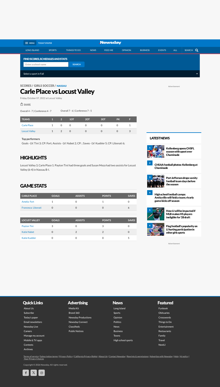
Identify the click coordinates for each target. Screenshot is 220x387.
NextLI (162, 344)
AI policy (184, 356)
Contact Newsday (117, 356)
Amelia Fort (28, 201)
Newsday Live (31, 326)
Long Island (32, 50)
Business (145, 50)
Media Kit (74, 308)
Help (176, 356)
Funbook (163, 308)
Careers (28, 331)
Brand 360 (74, 312)
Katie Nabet (28, 231)
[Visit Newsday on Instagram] (41, 373)
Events (162, 50)
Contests (28, 344)
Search (77, 64)
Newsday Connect (78, 321)
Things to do (73, 50)
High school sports (123, 340)
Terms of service (31, 356)
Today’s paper (31, 317)
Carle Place (27, 125)
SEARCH (189, 50)
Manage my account (34, 335)
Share (27, 104)
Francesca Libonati (31, 207)
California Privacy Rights (85, 356)
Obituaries (164, 312)
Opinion (126, 50)
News (93, 50)
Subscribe (29, 312)
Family (161, 335)
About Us (29, 308)
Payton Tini (28, 226)
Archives (28, 349)
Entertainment (166, 326)
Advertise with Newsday (161, 356)
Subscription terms (49, 356)
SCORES (25, 85)
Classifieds (74, 326)
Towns (117, 335)
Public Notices (76, 331)
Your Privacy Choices (33, 358)
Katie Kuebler (29, 237)
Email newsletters (33, 321)
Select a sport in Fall (33, 73)
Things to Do (165, 321)
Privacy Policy (66, 356)
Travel (161, 340)
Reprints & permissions (137, 356)
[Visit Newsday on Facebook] (26, 373)
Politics (117, 321)
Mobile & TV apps (33, 340)
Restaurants (164, 331)
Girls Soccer (44, 85)
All (175, 50)
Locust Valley (28, 131)
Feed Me (108, 50)
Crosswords (164, 317)
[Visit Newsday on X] (34, 373)
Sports (52, 50)
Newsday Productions (80, 317)
